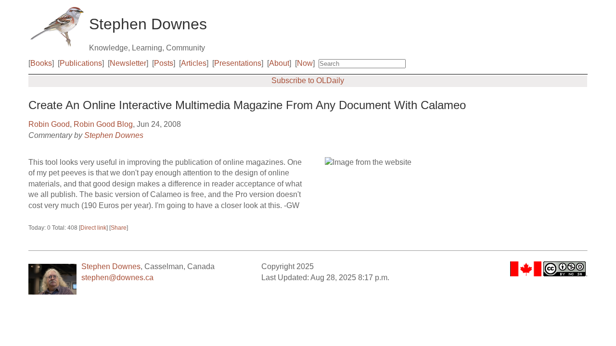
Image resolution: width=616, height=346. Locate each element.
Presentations (237, 63)
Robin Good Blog (103, 124)
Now (305, 63)
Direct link (93, 227)
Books (41, 63)
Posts (163, 63)
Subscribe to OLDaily (307, 80)
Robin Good (49, 124)
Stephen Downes (113, 135)
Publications (81, 63)
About (279, 63)
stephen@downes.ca (117, 277)
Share (119, 227)
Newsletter (128, 63)
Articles (193, 63)
